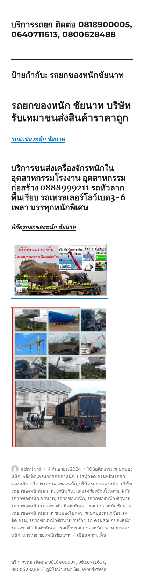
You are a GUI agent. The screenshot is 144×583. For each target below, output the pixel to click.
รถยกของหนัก (71, 498)
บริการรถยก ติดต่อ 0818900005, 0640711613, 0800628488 (71, 29)
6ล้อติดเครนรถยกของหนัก (48, 476)
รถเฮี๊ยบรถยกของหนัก (81, 527)
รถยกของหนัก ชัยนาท (38, 138)
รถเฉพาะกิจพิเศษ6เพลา (34, 527)
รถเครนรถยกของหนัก (109, 520)
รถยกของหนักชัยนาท (110, 505)
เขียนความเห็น (91, 535)
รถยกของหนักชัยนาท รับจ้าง (57, 520)
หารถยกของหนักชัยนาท (46, 535)
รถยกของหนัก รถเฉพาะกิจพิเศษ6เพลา (49, 505)
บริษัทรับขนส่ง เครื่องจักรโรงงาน (88, 491)
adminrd (31, 469)
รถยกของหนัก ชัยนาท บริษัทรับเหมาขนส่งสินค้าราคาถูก (71, 111)
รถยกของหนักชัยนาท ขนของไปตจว (46, 513)
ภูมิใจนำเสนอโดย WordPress (76, 569)
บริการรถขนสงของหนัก (53, 483)
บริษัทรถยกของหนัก (98, 483)
